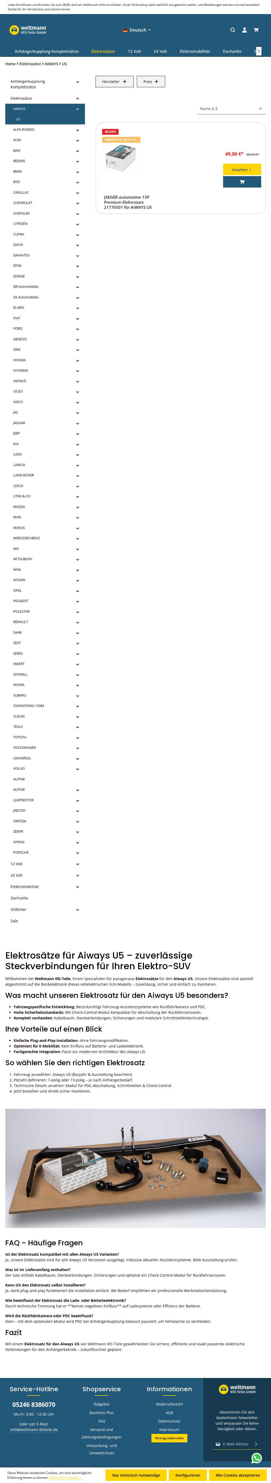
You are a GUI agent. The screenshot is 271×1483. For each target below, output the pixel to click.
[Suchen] (195, 30)
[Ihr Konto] (207, 30)
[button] (77, 81)
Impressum (169, 1429)
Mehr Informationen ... (66, 1477)
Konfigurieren (187, 1475)
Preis (147, 81)
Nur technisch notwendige (136, 1475)
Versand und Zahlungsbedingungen (102, 1433)
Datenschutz (169, 1421)
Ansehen (240, 169)
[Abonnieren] (256, 1444)
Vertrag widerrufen (169, 1438)
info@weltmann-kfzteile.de (34, 1429)
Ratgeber (102, 1404)
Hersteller (111, 81)
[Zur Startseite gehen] (243, 30)
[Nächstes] (258, 51)
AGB (169, 1412)
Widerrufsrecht (169, 1404)
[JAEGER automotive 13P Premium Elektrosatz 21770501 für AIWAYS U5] (120, 158)
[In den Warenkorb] (242, 182)
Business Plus (101, 1412)
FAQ (101, 1421)
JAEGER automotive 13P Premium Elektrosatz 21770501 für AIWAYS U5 (128, 202)
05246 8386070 (33, 1404)
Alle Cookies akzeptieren (238, 1475)
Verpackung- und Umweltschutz (102, 1449)
